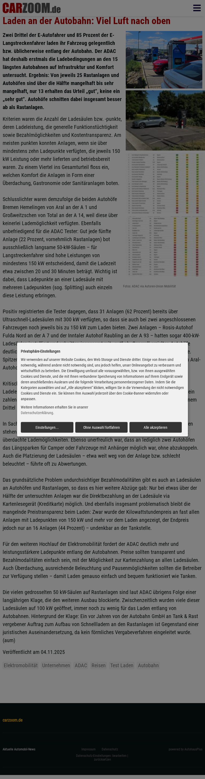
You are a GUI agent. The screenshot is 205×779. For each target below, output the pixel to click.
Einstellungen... (47, 427)
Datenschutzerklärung (37, 413)
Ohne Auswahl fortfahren (101, 427)
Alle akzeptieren (155, 427)
